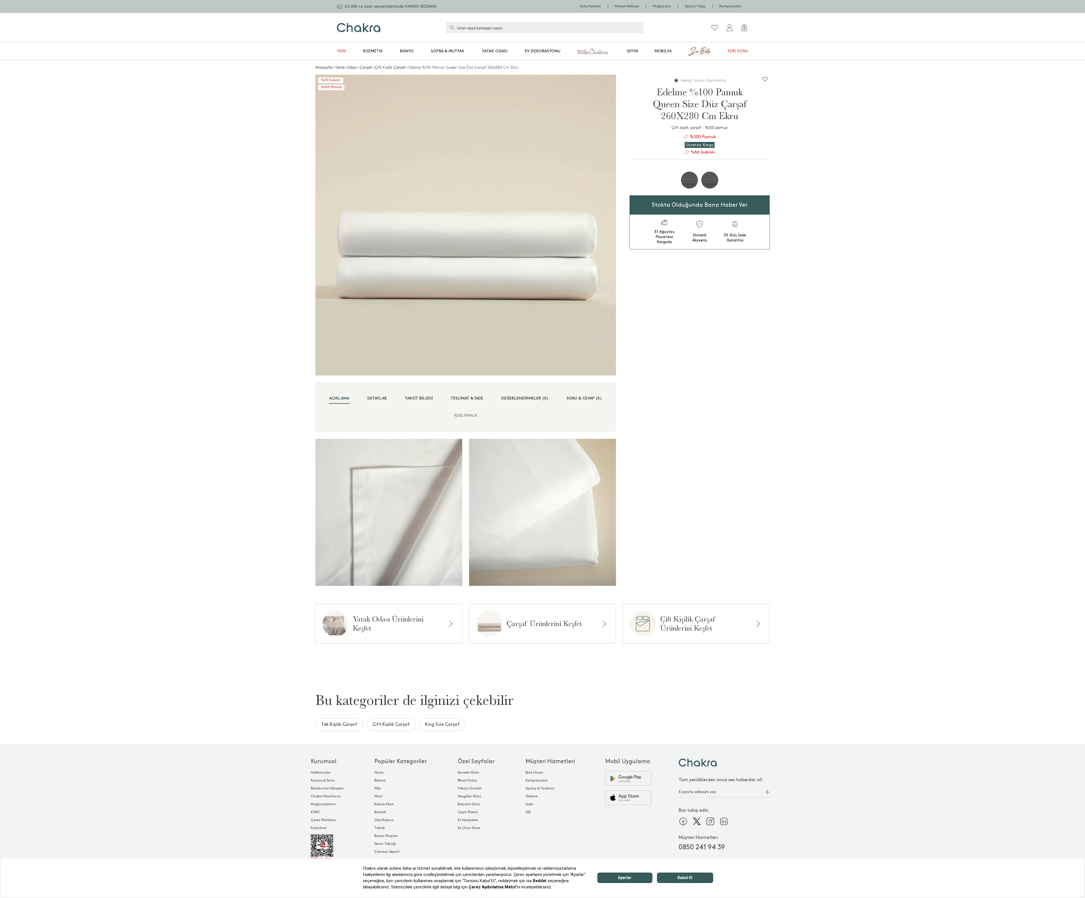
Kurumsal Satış (323, 780)
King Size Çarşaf (442, 724)
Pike (377, 788)
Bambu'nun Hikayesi (327, 788)
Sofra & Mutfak (448, 51)
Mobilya (663, 51)
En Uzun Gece (469, 828)
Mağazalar (662, 6)
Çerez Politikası (323, 820)
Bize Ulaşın (534, 772)
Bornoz (380, 780)
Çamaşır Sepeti (387, 851)
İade (529, 804)
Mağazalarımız (323, 804)
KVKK (315, 812)
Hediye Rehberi (627, 6)
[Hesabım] (730, 28)
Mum (378, 796)
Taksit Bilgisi (419, 398)
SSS (528, 812)
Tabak (379, 828)
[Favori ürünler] (715, 28)
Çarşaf (366, 67)
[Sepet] (744, 28)
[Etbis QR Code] (327, 847)
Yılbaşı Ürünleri (470, 788)
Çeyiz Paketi (468, 812)
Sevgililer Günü (469, 796)
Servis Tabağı (385, 843)
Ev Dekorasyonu (542, 51)
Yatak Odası (494, 51)
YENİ (341, 51)
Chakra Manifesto (326, 796)
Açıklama (339, 398)
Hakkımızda (320, 772)
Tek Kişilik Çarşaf (339, 724)
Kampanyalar (730, 6)
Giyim (632, 51)
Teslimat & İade (467, 398)
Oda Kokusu (384, 820)
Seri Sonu (738, 51)
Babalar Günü (469, 804)
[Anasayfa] (359, 27)
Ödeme (531, 796)
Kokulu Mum (384, 804)
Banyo (407, 51)
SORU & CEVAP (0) (584, 398)
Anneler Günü (468, 772)
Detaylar (377, 398)
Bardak (380, 812)
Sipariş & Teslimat (540, 788)
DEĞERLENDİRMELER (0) (524, 398)
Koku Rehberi (590, 6)
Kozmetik (373, 51)
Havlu (379, 772)
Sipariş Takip (695, 6)
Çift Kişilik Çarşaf (390, 67)
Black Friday (467, 780)
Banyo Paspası (386, 835)
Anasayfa (323, 67)
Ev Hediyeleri (468, 820)
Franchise (318, 828)
